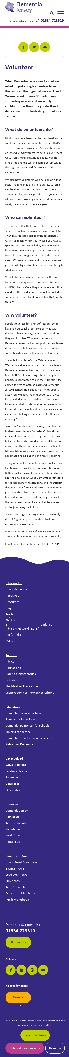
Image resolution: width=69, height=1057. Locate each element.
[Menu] (59, 13)
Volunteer (12, 784)
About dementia (16, 589)
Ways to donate (16, 765)
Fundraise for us (16, 771)
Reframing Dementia (19, 744)
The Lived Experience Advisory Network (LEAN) (29, 624)
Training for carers (18, 732)
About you (12, 596)
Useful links (13, 635)
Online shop (13, 790)
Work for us (13, 835)
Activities (12, 680)
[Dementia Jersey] (28, 7)
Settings (55, 1048)
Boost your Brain (17, 856)
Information (14, 583)
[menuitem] (50, 13)
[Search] (50, 13)
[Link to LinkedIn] (21, 970)
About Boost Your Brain (21, 862)
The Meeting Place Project (23, 686)
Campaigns (13, 817)
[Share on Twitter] (34, 47)
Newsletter (13, 829)
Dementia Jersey (17, 811)
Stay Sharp (13, 881)
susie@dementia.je (24, 544)
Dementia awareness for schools (27, 725)
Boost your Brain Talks (20, 719)
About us (12, 804)
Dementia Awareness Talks (23, 713)
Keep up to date (16, 823)
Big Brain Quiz (15, 869)
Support (11, 655)
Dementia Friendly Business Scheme (29, 738)
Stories (10, 614)
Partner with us (16, 777)
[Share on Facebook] (23, 47)
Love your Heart (16, 875)
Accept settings (35, 1035)
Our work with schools (21, 893)
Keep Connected (16, 887)
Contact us (13, 842)
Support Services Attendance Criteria (30, 693)
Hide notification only (24, 1048)
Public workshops (17, 900)
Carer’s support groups (21, 674)
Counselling (13, 668)
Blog (8, 608)
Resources (12, 602)
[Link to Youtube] (43, 970)
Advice (10, 661)
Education (13, 707)
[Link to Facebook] (11, 970)
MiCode (11, 641)
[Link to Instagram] (32, 970)
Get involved (14, 759)
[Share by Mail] (45, 47)
